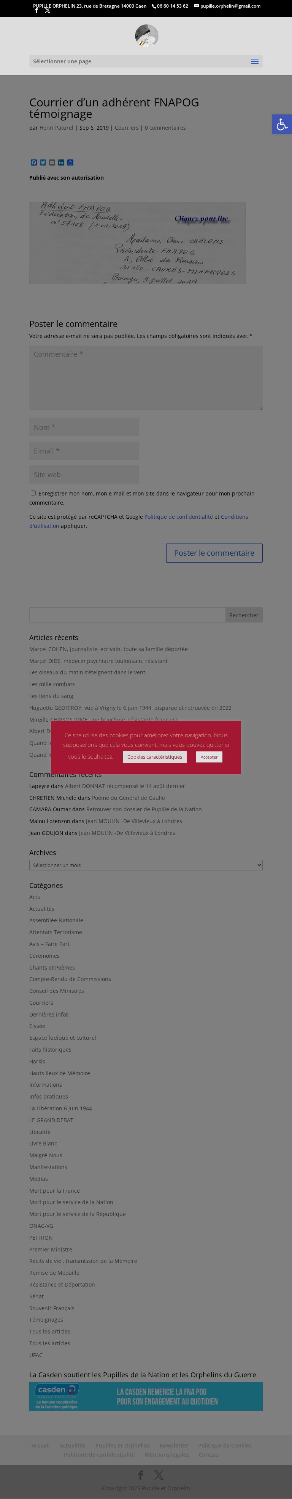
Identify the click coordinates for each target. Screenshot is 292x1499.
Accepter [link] (209, 757)
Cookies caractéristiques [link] (154, 756)
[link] (282, 124)
